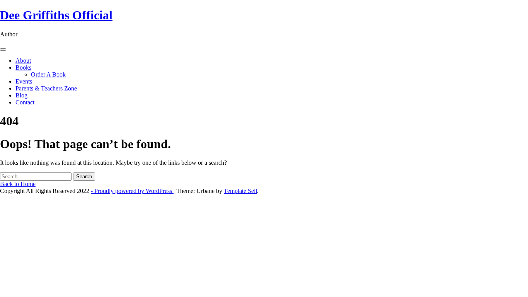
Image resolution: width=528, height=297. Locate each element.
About (23, 60)
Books (23, 67)
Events (23, 81)
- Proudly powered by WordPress (132, 191)
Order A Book (48, 74)
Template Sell (240, 191)
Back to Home (18, 184)
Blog (21, 95)
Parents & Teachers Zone (46, 88)
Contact (24, 102)
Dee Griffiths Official (56, 15)
